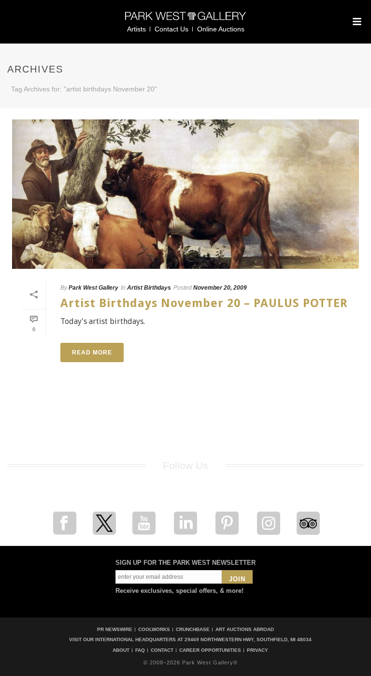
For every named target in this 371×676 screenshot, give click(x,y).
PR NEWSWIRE (114, 629)
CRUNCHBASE (193, 629)
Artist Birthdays (149, 287)
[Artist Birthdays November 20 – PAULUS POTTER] (185, 194)
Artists (136, 29)
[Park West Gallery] (185, 20)
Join (237, 579)
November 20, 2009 (220, 287)
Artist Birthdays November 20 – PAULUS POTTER (204, 303)
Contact (162, 650)
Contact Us (171, 29)
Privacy (257, 650)
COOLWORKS (154, 629)
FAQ (140, 650)
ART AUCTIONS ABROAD (244, 629)
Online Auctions (220, 29)
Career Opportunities (210, 650)
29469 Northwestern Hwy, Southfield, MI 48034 (248, 639)
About (121, 650)
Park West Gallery (93, 287)
